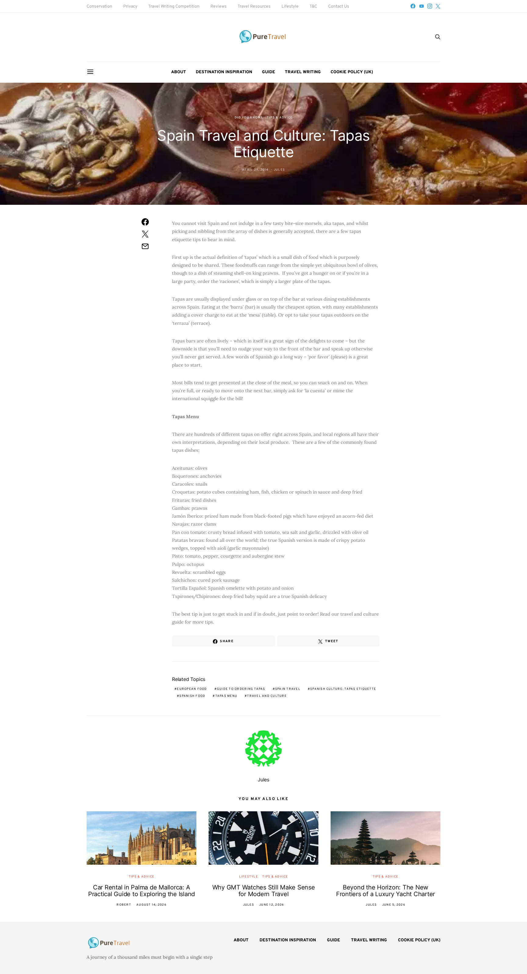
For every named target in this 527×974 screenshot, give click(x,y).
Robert (124, 905)
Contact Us (338, 6)
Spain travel (287, 689)
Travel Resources (254, 6)
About (178, 72)
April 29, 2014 (255, 170)
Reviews (218, 6)
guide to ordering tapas (241, 689)
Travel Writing (303, 72)
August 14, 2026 (151, 905)
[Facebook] (412, 6)
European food (192, 689)
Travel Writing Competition (173, 6)
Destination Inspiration (224, 72)
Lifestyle (290, 6)
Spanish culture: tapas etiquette (343, 689)
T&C (313, 6)
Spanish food (192, 696)
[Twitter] (438, 6)
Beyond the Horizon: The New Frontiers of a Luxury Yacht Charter (385, 891)
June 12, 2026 (271, 905)
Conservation (99, 6)
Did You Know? (248, 118)
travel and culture (267, 696)
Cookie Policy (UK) (352, 72)
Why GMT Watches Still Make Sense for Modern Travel (263, 891)
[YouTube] (421, 6)
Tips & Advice (279, 118)
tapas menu (226, 696)
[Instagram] (429, 6)
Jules (279, 170)
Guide (268, 72)
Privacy (130, 6)
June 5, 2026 (393, 905)
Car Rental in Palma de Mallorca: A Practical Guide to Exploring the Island (141, 891)
